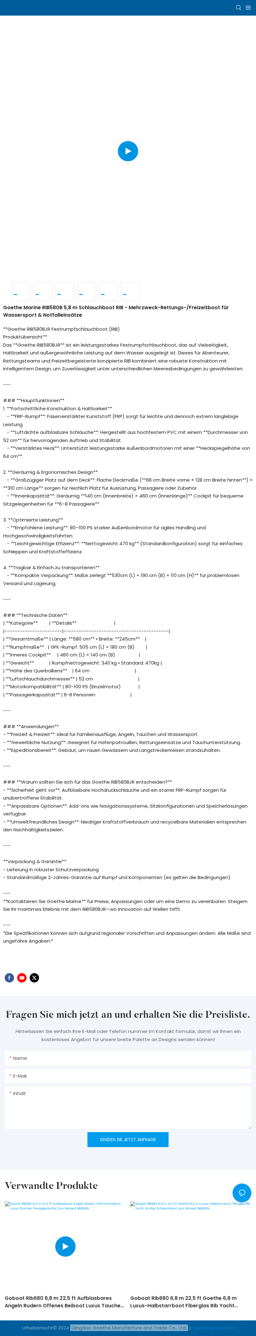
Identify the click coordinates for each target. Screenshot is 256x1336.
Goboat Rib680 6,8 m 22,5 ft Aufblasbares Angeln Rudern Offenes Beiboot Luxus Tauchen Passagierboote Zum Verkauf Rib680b (64, 1302)
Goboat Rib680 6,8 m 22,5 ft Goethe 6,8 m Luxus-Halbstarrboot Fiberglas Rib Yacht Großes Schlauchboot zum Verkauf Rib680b (186, 1302)
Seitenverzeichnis (213, 1327)
